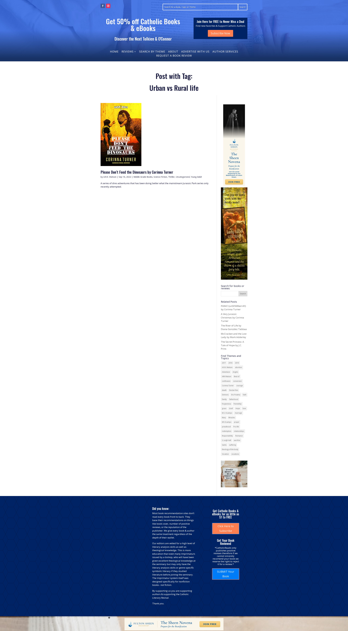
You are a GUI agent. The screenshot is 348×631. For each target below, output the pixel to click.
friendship (238, 404)
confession (226, 381)
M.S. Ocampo (227, 413)
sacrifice (237, 440)
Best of (236, 376)
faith (244, 395)
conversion (237, 381)
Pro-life (236, 427)
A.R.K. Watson (109, 176)
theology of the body (230, 449)
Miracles (232, 417)
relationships (239, 431)
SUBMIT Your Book (225, 574)
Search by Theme (152, 52)
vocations (235, 454)
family (224, 399)
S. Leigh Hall (226, 440)
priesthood (226, 427)
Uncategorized (183, 176)
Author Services (225, 52)
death (224, 390)
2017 (224, 363)
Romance (239, 436)
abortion (238, 367)
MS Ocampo (226, 422)
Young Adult (196, 176)
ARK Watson (226, 376)
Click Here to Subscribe (226, 528)
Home (114, 52)
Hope (238, 408)
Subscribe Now (220, 33)
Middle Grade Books (143, 176)
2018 (230, 363)
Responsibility (227, 436)
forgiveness (226, 404)
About (173, 52)
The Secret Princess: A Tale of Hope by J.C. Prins (232, 345)
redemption (226, 431)
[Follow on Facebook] (103, 6)
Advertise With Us (195, 52)
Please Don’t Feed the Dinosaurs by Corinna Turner (137, 172)
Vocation (225, 454)
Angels (235, 372)
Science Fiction (160, 176)
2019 (237, 363)
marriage (238, 413)
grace (224, 408)
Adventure (226, 372)
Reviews (127, 52)
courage (239, 385)
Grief (231, 408)
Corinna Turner (228, 385)
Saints (224, 445)
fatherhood (233, 399)
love (244, 408)
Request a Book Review (174, 56)
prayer (236, 422)
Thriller (171, 176)
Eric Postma (235, 395)
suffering (232, 445)
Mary (224, 417)
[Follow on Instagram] (108, 6)
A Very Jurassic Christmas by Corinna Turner (232, 317)
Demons (225, 395)
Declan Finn (233, 390)
